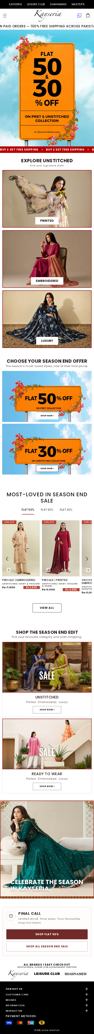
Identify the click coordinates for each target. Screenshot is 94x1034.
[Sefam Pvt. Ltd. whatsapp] (79, 15)
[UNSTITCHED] (47, 679)
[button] (5, 15)
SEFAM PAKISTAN (50, 1030)
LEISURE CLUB (36, 4)
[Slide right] (87, 559)
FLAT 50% (28, 509)
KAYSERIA (15, 4)
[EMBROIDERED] (47, 259)
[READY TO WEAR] (47, 756)
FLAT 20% (66, 509)
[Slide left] (7, 559)
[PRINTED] (47, 199)
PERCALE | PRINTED (55, 580)
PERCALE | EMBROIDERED (19, 580)
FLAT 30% (47, 509)
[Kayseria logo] (48, 16)
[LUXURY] (47, 319)
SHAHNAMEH (58, 4)
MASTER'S (78, 4)
